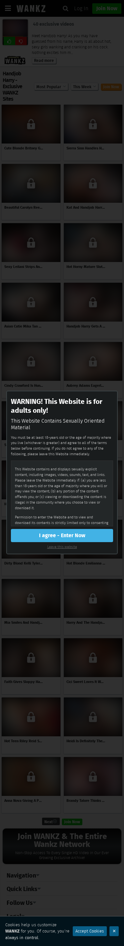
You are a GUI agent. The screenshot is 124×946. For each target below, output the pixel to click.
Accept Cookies (89, 931)
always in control (21, 937)
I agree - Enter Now (62, 535)
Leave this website (62, 546)
